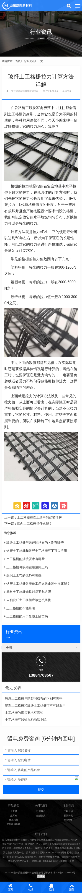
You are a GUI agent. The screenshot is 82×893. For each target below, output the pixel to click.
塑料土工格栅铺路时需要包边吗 (28, 592)
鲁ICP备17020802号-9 (65, 872)
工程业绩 (68, 811)
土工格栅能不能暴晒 (20, 608)
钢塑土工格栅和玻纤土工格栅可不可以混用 (36, 551)
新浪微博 (26, 505)
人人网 (54, 505)
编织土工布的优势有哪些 (23, 575)
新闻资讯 (68, 815)
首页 (18, 61)
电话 (30, 889)
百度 (45, 505)
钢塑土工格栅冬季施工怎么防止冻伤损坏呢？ (37, 583)
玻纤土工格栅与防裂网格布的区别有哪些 (34, 542)
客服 (51, 889)
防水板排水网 (13, 824)
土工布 (13, 815)
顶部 (71, 889)
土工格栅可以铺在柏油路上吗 (26, 567)
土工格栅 (15, 114)
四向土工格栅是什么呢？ (34, 523)
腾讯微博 (35, 505)
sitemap (68, 819)
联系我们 (41, 811)
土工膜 (13, 811)
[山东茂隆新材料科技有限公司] (17, 5)
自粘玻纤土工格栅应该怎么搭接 (28, 600)
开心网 (63, 505)
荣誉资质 (41, 815)
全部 (9, 647)
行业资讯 (29, 61)
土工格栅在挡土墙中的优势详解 (39, 517)
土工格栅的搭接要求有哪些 (25, 559)
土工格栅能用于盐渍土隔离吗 (26, 616)
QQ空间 (17, 505)
